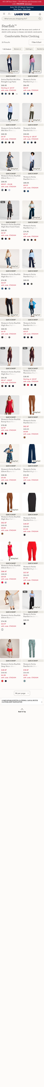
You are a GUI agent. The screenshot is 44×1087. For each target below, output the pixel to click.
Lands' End (22, 14)
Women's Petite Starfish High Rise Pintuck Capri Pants (10, 374)
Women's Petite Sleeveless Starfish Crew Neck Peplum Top (32, 373)
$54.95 (29, 672)
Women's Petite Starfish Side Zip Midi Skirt (32, 520)
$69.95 (29, 429)
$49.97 (26, 523)
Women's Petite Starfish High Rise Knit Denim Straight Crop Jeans (10, 276)
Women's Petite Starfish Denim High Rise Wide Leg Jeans (31, 179)
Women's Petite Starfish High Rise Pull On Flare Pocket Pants (10, 325)
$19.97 (26, 670)
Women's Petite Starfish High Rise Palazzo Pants (30, 228)
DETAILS (28, 4)
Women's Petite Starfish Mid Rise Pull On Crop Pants (32, 130)
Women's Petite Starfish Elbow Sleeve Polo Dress (10, 617)
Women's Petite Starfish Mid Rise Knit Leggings (32, 325)
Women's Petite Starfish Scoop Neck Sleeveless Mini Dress (10, 421)
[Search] (39, 18)
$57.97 (26, 572)
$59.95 (29, 526)
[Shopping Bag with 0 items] (39, 14)
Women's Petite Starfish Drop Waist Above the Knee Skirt (10, 666)
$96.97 (4, 571)
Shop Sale (26, 9)
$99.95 (7, 574)
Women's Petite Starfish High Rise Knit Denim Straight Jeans (32, 82)
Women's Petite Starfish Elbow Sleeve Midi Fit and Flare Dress (10, 178)
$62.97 (26, 426)
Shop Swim (18, 9)
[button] (4, 14)
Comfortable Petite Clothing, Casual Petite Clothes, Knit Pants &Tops (20, 701)
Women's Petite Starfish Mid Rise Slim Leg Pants (10, 130)
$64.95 (29, 575)
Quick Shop (11, 76)
